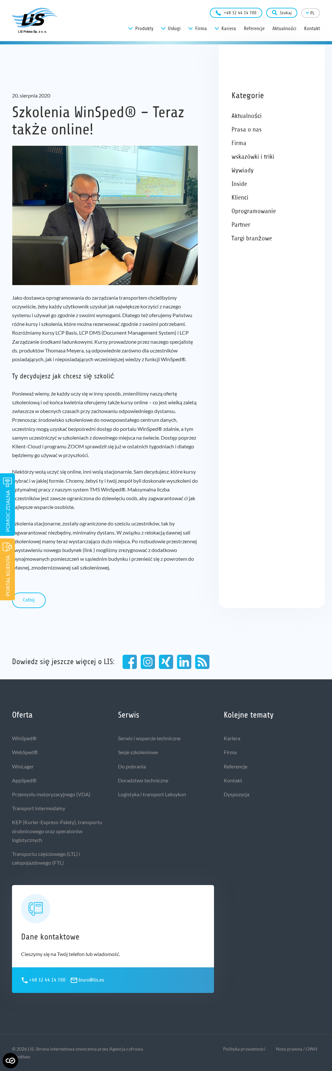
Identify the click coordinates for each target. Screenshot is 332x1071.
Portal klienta (8, 575)
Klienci (239, 197)
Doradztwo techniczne (143, 780)
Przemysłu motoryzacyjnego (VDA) (51, 794)
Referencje (235, 766)
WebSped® (25, 752)
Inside (239, 184)
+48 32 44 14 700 (240, 12)
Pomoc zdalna (8, 511)
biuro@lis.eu (91, 980)
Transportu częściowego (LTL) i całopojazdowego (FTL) (46, 858)
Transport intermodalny (38, 808)
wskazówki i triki (252, 156)
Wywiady (242, 170)
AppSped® (24, 780)
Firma (238, 143)
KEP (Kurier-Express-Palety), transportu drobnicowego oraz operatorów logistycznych (57, 831)
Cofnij (29, 600)
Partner (240, 224)
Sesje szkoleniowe (138, 752)
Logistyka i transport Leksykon (152, 794)
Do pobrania (132, 766)
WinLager (23, 766)
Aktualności (246, 116)
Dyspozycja (236, 794)
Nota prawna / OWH (296, 1049)
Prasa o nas (246, 129)
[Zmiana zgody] (10, 1060)
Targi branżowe (251, 238)
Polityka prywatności (244, 1049)
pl (312, 13)
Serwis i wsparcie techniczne (149, 738)
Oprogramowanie (253, 211)
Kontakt (233, 780)
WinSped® (24, 738)
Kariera (232, 738)
